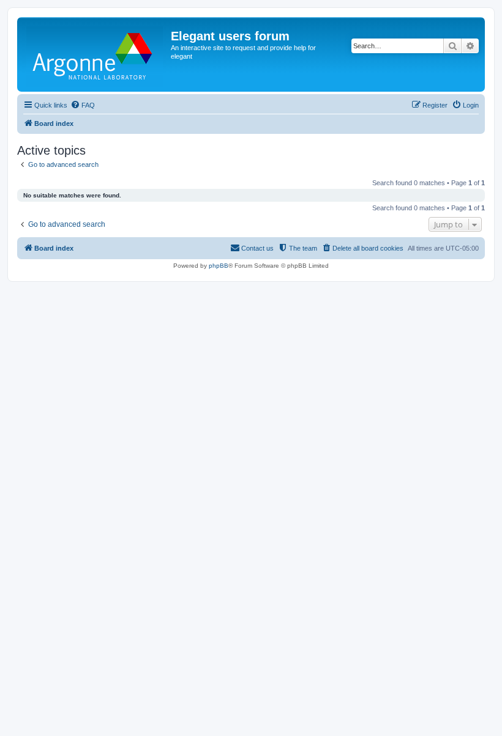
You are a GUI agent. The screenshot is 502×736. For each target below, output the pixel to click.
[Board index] (95, 54)
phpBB (218, 265)
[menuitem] (82, 105)
